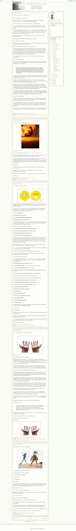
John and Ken (42, 159)
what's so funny (25, 179)
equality (23, 114)
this (28, 31)
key (26, 258)
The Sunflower (22, 440)
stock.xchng (20, 150)
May (54, 55)
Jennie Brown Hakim (56, 19)
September (55, 48)
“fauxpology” (22, 472)
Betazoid (15, 271)
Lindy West (30, 114)
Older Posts (44, 518)
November (55, 45)
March (54, 73)
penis (21, 179)
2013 (53, 42)
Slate (19, 440)
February (55, 75)
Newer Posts (16, 518)
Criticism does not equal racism (21, 15)
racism (43, 114)
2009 (53, 83)
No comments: (32, 113)
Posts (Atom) (32, 521)
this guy (44, 31)
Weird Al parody (16, 168)
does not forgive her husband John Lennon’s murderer (28, 397)
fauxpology (21, 514)
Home (30, 518)
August (54, 50)
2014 (53, 40)
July (54, 51)
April (54, 56)
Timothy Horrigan (16, 247)
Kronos (33, 244)
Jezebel (26, 114)
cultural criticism (19, 114)
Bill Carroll (39, 158)
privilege (40, 114)
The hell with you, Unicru (20, 185)
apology (17, 514)
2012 (53, 78)
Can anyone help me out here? (21, 122)
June (54, 53)
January (54, 76)
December (55, 43)
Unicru (22, 244)
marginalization (35, 114)
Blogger (44, 528)
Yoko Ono (27, 440)
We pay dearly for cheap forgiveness (22, 332)
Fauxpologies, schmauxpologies (21, 446)
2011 (53, 80)
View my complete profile (55, 21)
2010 (53, 82)
